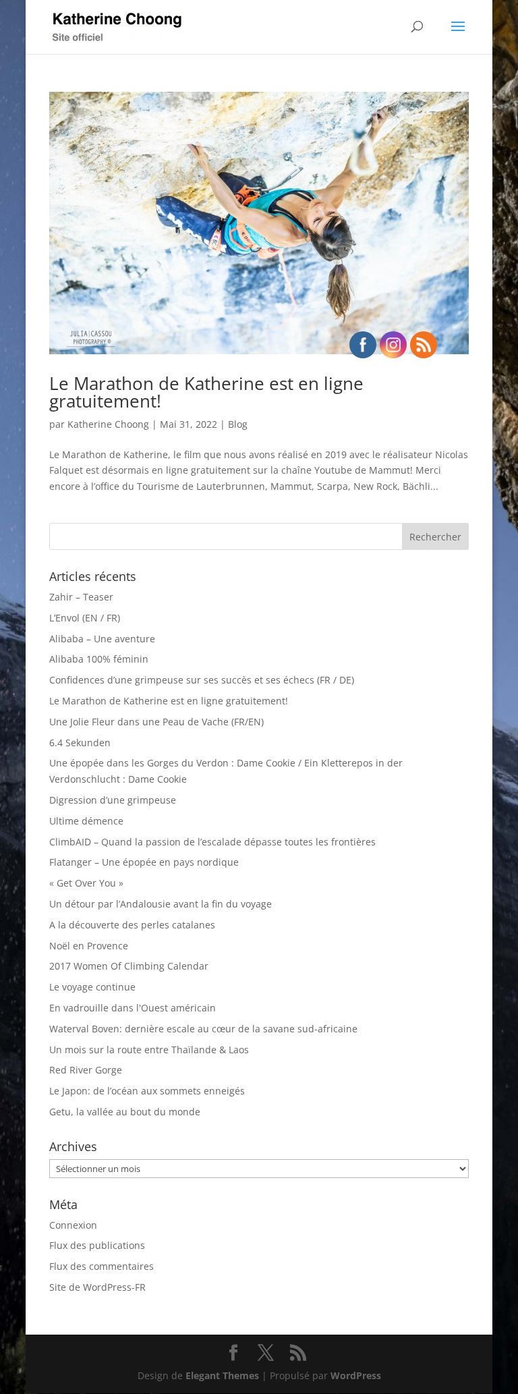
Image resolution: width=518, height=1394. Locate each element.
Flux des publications (97, 1245)
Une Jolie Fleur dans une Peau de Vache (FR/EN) (156, 721)
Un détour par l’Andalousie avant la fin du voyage (160, 903)
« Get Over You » (86, 882)
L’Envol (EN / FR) (84, 617)
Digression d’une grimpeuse (112, 799)
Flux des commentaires (101, 1266)
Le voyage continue (92, 986)
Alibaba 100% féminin (98, 658)
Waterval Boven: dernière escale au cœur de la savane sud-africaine (203, 1028)
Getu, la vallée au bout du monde (124, 1111)
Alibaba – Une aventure (102, 638)
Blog (238, 424)
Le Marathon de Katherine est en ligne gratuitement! (206, 392)
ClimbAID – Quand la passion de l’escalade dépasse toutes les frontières (212, 841)
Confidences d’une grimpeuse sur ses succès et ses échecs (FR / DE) (201, 679)
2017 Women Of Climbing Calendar (128, 965)
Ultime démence (86, 820)
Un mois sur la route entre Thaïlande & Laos (149, 1049)
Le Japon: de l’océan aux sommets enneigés (147, 1090)
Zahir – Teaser (81, 596)
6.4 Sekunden (80, 742)
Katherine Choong (108, 424)
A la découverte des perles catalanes (132, 924)
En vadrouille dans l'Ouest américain (132, 1007)
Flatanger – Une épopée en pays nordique (144, 862)
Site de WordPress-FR (97, 1287)
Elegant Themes (222, 1375)
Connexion (73, 1225)
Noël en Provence (88, 945)
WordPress (355, 1375)
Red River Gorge (85, 1069)
